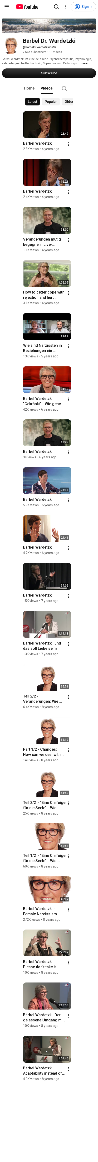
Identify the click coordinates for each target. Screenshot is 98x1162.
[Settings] (66, 6)
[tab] (29, 88)
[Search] (56, 6)
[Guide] (7, 6)
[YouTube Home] (27, 6)
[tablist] (49, 88)
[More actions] (69, 144)
